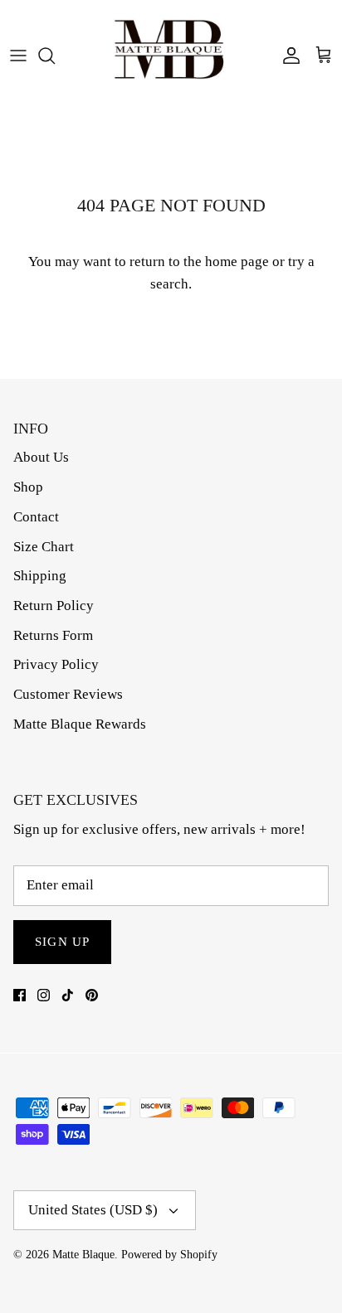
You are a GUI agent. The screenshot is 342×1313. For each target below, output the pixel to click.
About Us (41, 457)
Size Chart (43, 547)
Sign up (62, 941)
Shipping (39, 576)
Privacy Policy (56, 664)
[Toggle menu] (18, 55)
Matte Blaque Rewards (79, 724)
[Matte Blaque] (171, 55)
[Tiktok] (67, 995)
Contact (36, 517)
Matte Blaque (83, 1254)
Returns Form (53, 635)
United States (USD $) (93, 1210)
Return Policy (53, 605)
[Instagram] (43, 995)
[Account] (287, 55)
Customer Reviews (68, 694)
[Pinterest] (92, 995)
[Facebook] (19, 995)
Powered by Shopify (169, 1254)
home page (237, 261)
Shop (28, 487)
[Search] (55, 55)
